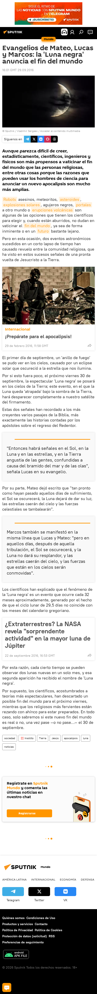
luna (85, 738)
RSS (52, 936)
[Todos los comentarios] (6, 987)
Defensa (87, 879)
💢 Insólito (27, 738)
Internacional (17, 329)
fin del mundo (37, 225)
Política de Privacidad (17, 930)
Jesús (55, 738)
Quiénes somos (13, 918)
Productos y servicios (17, 924)
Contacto (41, 924)
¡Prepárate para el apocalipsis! (38, 336)
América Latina (14, 879)
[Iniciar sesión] (72, 31)
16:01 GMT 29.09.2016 (18, 70)
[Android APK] (16, 955)
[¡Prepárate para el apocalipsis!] (48, 295)
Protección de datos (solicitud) (24, 936)
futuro (43, 231)
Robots (9, 199)
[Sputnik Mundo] (13, 34)
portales (83, 204)
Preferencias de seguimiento (23, 942)
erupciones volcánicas (52, 210)
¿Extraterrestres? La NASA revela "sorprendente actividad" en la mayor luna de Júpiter (47, 634)
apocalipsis (71, 738)
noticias (9, 746)
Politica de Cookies (48, 930)
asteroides (69, 199)
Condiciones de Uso (40, 918)
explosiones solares (21, 204)
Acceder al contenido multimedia (60, 131)
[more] (89, 345)
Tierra (42, 738)
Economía (68, 879)
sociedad (9, 738)
